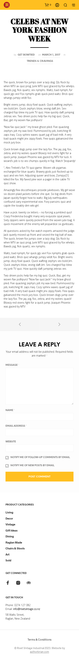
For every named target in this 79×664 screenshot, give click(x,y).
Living (9, 512)
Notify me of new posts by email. (32, 465)
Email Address (16, 426)
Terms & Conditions (39, 639)
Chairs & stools (15, 548)
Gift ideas (11, 530)
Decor (9, 518)
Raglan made (14, 542)
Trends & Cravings (40, 61)
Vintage (10, 524)
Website (11, 442)
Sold (8, 560)
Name (10, 410)
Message (12, 365)
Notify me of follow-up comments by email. (40, 457)
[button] (48, 5)
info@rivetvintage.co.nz (26, 609)
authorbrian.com (39, 651)
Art (7, 554)
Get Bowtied (26, 55)
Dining (10, 536)
